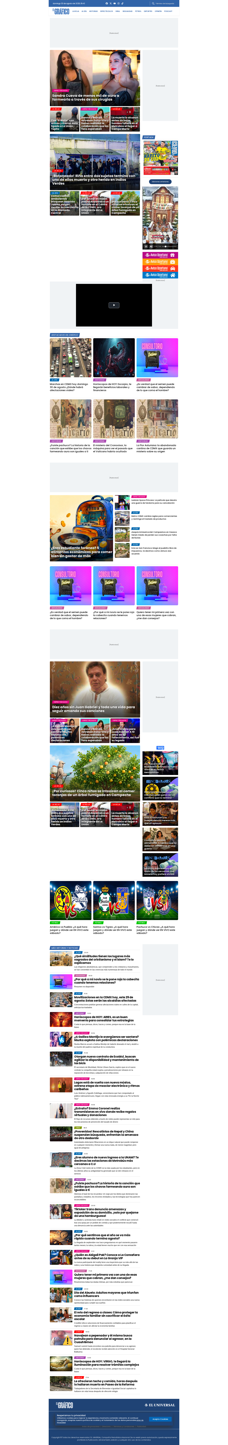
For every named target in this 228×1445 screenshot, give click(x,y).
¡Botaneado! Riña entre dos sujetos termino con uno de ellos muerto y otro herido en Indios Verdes (93, 180)
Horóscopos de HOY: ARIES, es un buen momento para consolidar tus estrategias (104, 1018)
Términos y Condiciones (123, 1426)
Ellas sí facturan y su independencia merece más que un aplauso (159, 820)
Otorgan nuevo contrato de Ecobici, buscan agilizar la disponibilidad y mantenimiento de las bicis (106, 1060)
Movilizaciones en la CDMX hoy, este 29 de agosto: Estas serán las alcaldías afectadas (105, 999)
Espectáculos (61, 90)
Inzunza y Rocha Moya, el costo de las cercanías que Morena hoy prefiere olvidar (159, 871)
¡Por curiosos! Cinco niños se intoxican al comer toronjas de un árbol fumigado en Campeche (125, 207)
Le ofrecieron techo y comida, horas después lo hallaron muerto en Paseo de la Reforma (106, 1382)
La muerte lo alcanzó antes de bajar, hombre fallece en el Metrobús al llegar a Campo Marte (125, 123)
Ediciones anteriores (160, 181)
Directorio (106, 1426)
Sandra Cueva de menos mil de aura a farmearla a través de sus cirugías (85, 97)
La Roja (56, 109)
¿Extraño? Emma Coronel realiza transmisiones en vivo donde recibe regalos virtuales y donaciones (105, 1111)
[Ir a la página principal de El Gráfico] (61, 11)
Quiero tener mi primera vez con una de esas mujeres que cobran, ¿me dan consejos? (105, 1276)
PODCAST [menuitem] (168, 11)
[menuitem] (106, 3)
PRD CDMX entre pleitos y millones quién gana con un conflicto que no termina (159, 795)
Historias (80, 1013)
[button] (146, 246)
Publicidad (141, 1426)
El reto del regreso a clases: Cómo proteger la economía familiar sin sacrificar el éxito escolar (106, 1315)
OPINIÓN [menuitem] (158, 11)
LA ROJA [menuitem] (75, 11)
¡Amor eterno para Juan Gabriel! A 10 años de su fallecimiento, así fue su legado (125, 734)
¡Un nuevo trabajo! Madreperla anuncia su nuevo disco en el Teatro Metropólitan (160, 768)
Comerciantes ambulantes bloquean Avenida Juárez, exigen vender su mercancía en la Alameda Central (65, 204)
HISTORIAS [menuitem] (93, 11)
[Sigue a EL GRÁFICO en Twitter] (113, 1433)
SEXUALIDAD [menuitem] (128, 11)
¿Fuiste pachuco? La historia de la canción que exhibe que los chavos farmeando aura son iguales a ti (107, 1186)
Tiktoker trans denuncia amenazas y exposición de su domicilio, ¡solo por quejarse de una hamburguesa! (106, 1212)
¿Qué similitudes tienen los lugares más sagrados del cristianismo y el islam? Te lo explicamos (104, 959)
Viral (78, 1128)
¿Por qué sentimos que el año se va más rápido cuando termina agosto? (102, 1236)
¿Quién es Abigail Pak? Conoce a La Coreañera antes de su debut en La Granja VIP (107, 1256)
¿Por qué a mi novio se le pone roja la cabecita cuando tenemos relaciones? (106, 981)
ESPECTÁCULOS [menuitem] (106, 11)
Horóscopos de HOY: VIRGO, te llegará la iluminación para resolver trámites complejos (106, 1363)
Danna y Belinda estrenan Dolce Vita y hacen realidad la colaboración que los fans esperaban (95, 123)
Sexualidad (80, 975)
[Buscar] (153, 3)
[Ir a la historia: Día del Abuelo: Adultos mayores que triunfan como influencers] (61, 1295)
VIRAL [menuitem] (117, 11)
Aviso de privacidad (90, 1426)
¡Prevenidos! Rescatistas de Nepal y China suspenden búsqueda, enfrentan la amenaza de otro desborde (106, 1135)
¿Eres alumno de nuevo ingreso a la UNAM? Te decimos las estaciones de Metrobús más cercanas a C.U (106, 1160)
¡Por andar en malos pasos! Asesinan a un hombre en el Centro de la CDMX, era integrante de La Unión (95, 206)
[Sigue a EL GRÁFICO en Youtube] (116, 1433)
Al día (55, 193)
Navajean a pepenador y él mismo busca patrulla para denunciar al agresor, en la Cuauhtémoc (103, 1339)
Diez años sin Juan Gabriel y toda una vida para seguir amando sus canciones (93, 709)
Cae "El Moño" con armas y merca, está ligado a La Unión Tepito (64, 125)
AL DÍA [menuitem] (84, 11)
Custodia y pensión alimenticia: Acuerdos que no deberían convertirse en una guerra (160, 844)
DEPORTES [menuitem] (148, 11)
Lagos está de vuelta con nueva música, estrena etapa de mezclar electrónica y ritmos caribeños (107, 1086)
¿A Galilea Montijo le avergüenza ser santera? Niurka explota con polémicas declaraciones (64, 733)
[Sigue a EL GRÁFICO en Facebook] (111, 1433)
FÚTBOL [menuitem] (138, 11)
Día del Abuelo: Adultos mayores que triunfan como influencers (106, 1294)
